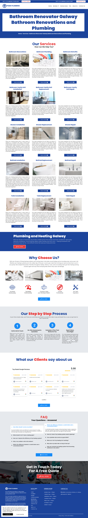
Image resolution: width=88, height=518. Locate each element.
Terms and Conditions (69, 515)
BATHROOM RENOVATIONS (34, 499)
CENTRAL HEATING (35, 497)
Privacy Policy (61, 515)
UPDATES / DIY (34, 503)
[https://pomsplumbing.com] (11, 6)
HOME (32, 492)
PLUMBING (33, 493)
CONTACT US (34, 509)
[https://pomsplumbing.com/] (16, 488)
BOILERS (32, 495)
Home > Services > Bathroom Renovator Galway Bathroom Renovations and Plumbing (44, 33)
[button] (58, 6)
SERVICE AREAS (34, 502)
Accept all (8, 514)
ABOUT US (33, 507)
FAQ (32, 505)
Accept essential (20, 514)
